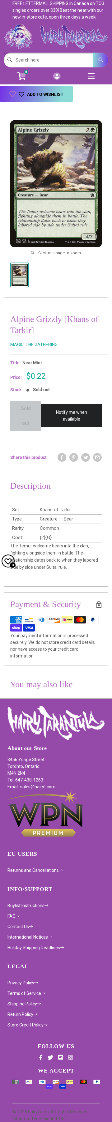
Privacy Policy (20, 982)
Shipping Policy (22, 1003)
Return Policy (20, 1014)
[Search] (100, 60)
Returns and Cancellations (33, 870)
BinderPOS (54, 1118)
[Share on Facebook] (62, 457)
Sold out (26, 415)
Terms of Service (24, 993)
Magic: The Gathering (34, 344)
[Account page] (56, 76)
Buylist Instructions (25, 905)
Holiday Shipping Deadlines (33, 947)
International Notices (27, 937)
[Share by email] (97, 457)
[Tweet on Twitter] (85, 457)
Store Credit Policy (25, 1024)
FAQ (11, 916)
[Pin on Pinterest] (73, 457)
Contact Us (18, 926)
